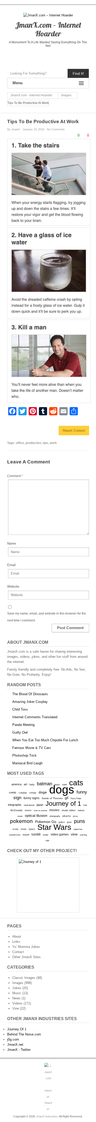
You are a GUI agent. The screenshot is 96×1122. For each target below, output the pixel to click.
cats (76, 782)
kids (85, 805)
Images (17, 983)
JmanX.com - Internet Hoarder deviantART (59, 57)
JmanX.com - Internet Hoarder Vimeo (48, 57)
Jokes (16, 988)
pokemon (21, 821)
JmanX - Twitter (18, 1050)
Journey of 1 (63, 803)
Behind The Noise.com (24, 1034)
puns (79, 821)
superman (77, 829)
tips (45, 443)
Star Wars (54, 827)
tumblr (36, 834)
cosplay (23, 792)
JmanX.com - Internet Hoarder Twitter (26, 57)
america (17, 784)
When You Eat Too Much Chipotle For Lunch (45, 740)
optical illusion (36, 815)
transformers (14, 834)
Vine (15, 1008)
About (16, 936)
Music (16, 993)
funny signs (31, 798)
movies (54, 810)
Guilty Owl (20, 732)
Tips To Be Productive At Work (43, 121)
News (16, 998)
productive (33, 443)
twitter (45, 835)
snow (23, 829)
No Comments (56, 129)
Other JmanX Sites (26, 957)
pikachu (66, 816)
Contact (18, 952)
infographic (15, 804)
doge (43, 792)
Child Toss (20, 709)
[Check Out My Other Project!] (48, 885)
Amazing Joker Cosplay (30, 702)
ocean (20, 816)
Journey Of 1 (16, 1029)
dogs (61, 789)
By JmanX (13, 129)
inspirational (29, 805)
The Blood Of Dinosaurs (30, 694)
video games (60, 834)
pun (69, 822)
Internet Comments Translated (34, 717)
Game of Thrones (52, 798)
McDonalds (16, 810)
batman (44, 783)
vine (74, 834)
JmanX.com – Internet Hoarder (48, 29)
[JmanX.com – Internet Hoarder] (48, 1087)
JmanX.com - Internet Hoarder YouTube (37, 57)
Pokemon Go (45, 822)
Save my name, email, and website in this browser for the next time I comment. (46, 617)
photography (55, 816)
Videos (17, 1003)
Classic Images (23, 978)
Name (11, 543)
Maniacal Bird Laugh (27, 763)
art (25, 784)
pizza (75, 816)
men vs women (40, 810)
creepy (32, 792)
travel (26, 834)
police (62, 822)
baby (32, 784)
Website (13, 586)
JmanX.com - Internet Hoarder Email (69, 57)
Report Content (74, 430)
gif (66, 798)
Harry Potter (76, 798)
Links (16, 942)
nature (81, 810)
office (20, 443)
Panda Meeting (23, 725)
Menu (18, 83)
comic (12, 792)
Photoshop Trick (24, 755)
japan (40, 804)
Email (11, 565)
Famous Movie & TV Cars (31, 748)
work (53, 443)
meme (28, 810)
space (32, 829)
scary (15, 829)
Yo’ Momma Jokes (26, 947)
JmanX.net (15, 1044)
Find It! (78, 73)
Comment (15, 476)
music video (69, 810)
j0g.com (13, 1039)
